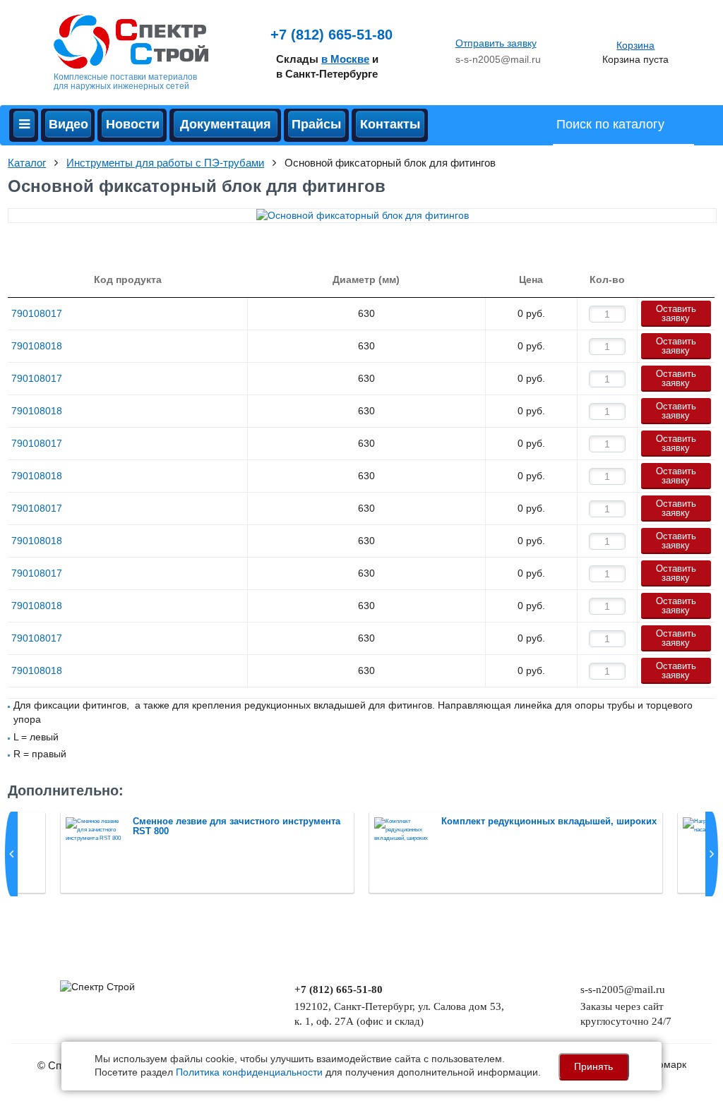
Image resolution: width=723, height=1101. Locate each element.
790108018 (36, 345)
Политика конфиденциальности (249, 1072)
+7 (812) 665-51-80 (331, 34)
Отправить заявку (496, 43)
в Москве (345, 59)
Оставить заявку (676, 313)
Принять (593, 1066)
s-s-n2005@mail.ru (498, 59)
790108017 (36, 313)
